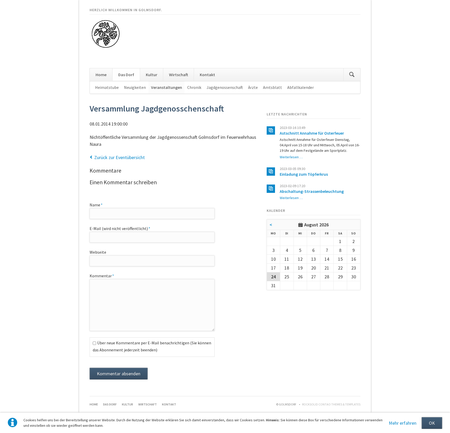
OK (432, 423)
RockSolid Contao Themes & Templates (331, 404)
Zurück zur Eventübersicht (119, 157)
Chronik (194, 87)
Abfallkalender (300, 87)
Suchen (351, 74)
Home (101, 74)
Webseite (98, 252)
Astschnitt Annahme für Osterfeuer (312, 133)
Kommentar (102, 275)
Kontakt (207, 74)
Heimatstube (107, 87)
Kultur (151, 74)
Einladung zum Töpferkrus (304, 174)
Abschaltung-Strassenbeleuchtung (312, 191)
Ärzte (253, 87)
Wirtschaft (178, 74)
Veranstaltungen (166, 87)
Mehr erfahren (402, 423)
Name (99, 204)
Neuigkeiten (135, 87)
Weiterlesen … (291, 157)
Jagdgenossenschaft (225, 87)
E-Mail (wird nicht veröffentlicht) (120, 228)
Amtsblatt (272, 87)
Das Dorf (126, 74)
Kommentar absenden (118, 374)
